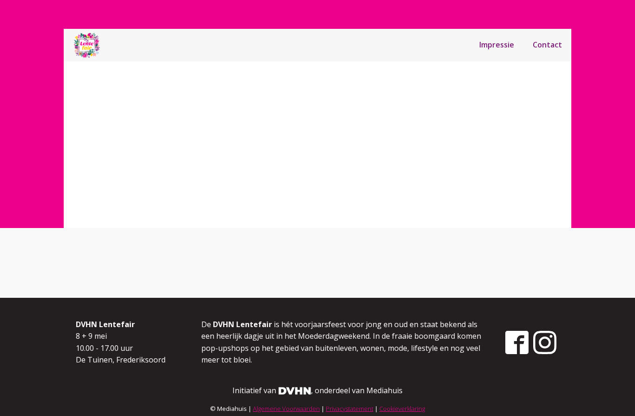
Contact (547, 45)
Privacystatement (349, 408)
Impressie (496, 45)
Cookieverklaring (402, 408)
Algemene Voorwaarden (286, 408)
